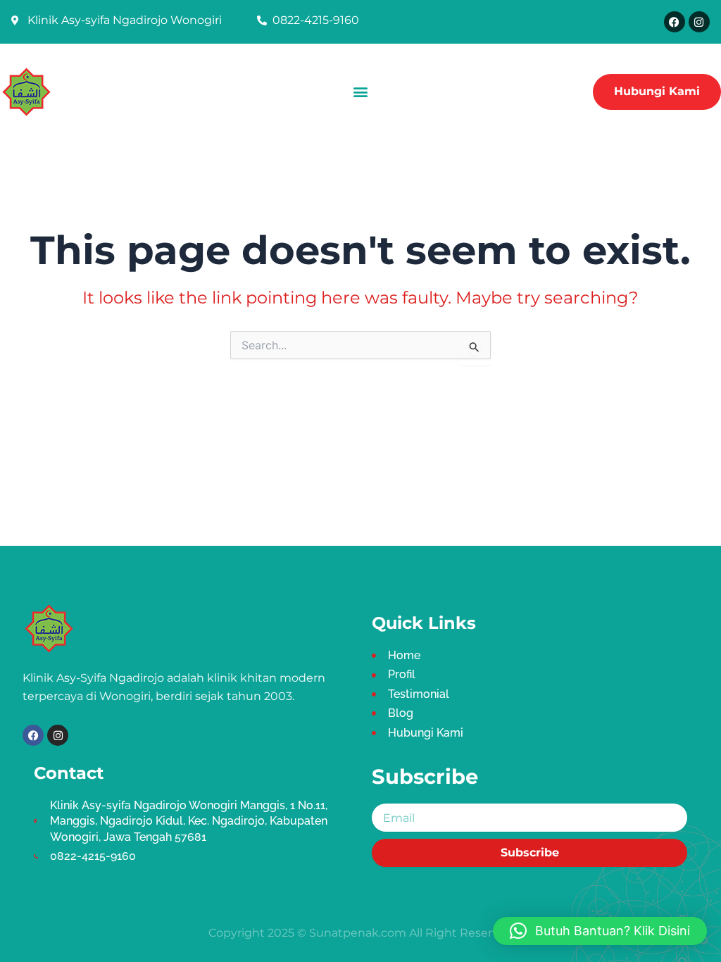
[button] (360, 92)
